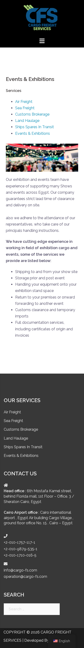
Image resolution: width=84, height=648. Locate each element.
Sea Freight (25, 108)
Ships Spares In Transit (34, 127)
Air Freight (23, 101)
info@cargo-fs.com (20, 570)
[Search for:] (32, 609)
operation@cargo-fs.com (25, 576)
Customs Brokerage (32, 114)
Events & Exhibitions (32, 133)
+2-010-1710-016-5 (20, 555)
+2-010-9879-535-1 (20, 549)
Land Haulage (27, 120)
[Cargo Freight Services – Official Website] (42, 18)
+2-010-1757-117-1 (19, 542)
